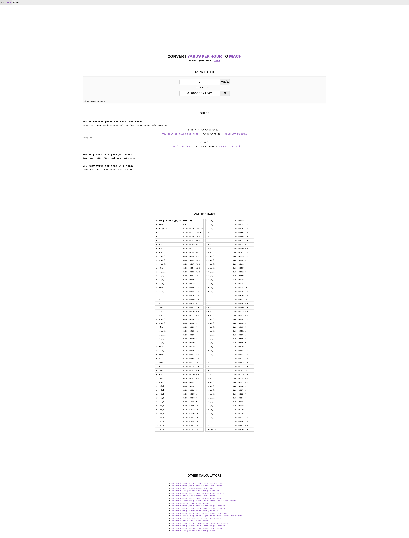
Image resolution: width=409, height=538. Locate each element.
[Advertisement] (20, 269)
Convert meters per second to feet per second (197, 486)
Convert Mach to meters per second (190, 503)
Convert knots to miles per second (190, 521)
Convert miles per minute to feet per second (196, 518)
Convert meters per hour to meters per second (197, 528)
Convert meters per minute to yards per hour (196, 498)
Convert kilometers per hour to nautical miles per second (204, 501)
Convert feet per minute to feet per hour (194, 511)
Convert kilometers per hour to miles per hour (197, 483)
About (16, 2)
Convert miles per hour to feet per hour (194, 531)
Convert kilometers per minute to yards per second (199, 523)
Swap (217, 60)
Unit (6, 2)
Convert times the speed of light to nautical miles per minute (206, 516)
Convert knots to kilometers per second (193, 496)
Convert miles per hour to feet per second (195, 491)
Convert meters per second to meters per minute (198, 506)
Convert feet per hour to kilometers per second (198, 508)
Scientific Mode (96, 101)
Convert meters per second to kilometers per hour (199, 513)
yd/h (225, 82)
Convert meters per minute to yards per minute (197, 493)
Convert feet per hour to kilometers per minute (198, 526)
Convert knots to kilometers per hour (192, 488)
